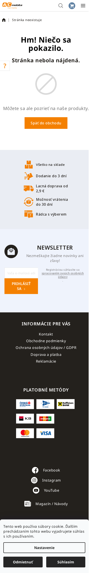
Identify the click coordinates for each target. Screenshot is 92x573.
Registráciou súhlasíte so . (63, 275)
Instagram (51, 480)
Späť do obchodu (46, 123)
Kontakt (46, 334)
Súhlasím (65, 562)
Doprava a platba (46, 354)
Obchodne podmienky (46, 340)
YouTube (51, 490)
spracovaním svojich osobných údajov (63, 275)
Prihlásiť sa (21, 286)
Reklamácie (46, 361)
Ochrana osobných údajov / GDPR (46, 347)
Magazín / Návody (52, 503)
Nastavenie (44, 547)
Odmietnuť (23, 562)
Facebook (51, 470)
